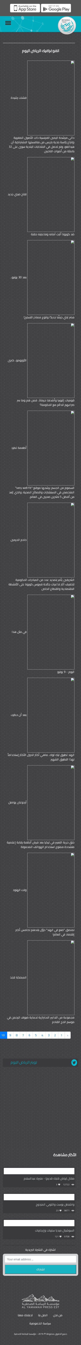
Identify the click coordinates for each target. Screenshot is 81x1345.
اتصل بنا (43, 1315)
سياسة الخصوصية (40, 1323)
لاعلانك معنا (25, 1315)
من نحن (57, 1315)
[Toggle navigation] (8, 22)
